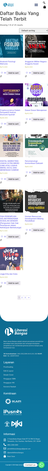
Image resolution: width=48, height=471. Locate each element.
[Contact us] (41, 465)
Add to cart (13, 73)
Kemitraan (9, 393)
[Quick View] (5, 73)
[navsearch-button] (44, 3)
